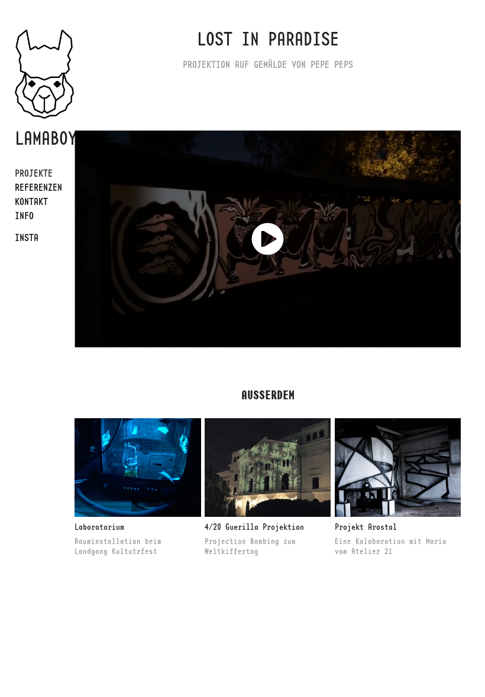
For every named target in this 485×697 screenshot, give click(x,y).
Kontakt (31, 201)
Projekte (34, 173)
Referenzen (38, 187)
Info (24, 215)
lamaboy (46, 138)
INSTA (26, 237)
